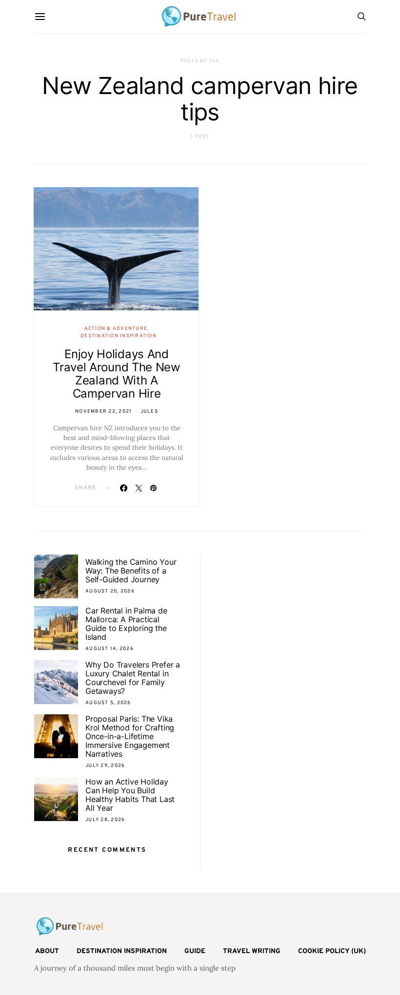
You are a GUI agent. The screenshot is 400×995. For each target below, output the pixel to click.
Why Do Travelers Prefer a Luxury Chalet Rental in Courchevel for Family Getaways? (132, 678)
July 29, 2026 (105, 766)
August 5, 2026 (108, 703)
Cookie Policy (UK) (332, 951)
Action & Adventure (116, 328)
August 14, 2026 (109, 649)
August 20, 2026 (110, 591)
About (47, 951)
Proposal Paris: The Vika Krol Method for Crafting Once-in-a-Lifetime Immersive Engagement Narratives (129, 736)
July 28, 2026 (105, 820)
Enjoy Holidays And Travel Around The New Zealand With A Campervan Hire (116, 374)
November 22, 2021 (103, 411)
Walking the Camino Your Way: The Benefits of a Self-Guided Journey (130, 570)
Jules (149, 411)
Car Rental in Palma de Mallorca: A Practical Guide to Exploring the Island (126, 624)
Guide (194, 951)
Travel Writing (251, 951)
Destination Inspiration (118, 336)
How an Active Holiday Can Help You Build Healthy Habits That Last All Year (130, 795)
